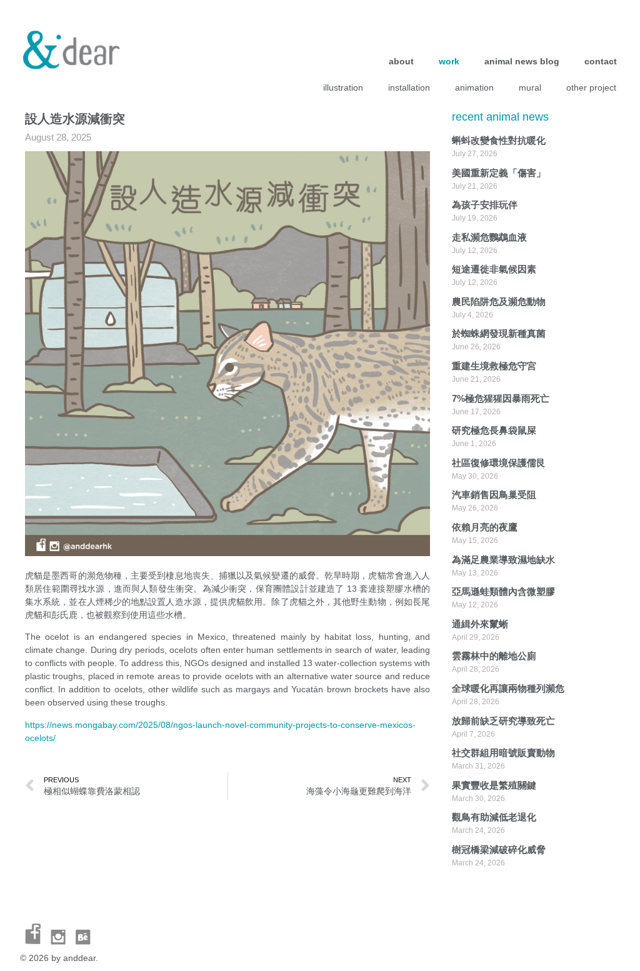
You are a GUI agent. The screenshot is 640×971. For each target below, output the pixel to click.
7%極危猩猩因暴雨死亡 (500, 398)
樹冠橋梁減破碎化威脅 (499, 849)
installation (409, 87)
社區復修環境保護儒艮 (499, 462)
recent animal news (500, 117)
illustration (343, 87)
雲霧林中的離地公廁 (494, 655)
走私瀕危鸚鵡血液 (489, 237)
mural (530, 87)
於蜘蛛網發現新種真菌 (499, 333)
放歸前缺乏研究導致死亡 (503, 720)
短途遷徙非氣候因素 (494, 269)
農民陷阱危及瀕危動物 (499, 301)
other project (591, 87)
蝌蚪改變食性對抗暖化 (499, 140)
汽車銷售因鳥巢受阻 (494, 494)
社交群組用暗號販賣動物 (503, 752)
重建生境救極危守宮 (494, 366)
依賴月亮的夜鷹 (485, 527)
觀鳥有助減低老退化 (494, 817)
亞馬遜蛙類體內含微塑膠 (503, 591)
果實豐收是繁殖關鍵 (494, 785)
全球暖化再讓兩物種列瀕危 (508, 688)
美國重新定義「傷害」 (499, 172)
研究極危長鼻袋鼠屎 (494, 430)
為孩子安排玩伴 (485, 204)
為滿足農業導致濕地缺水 (503, 559)
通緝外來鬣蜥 (480, 624)
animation (474, 87)
